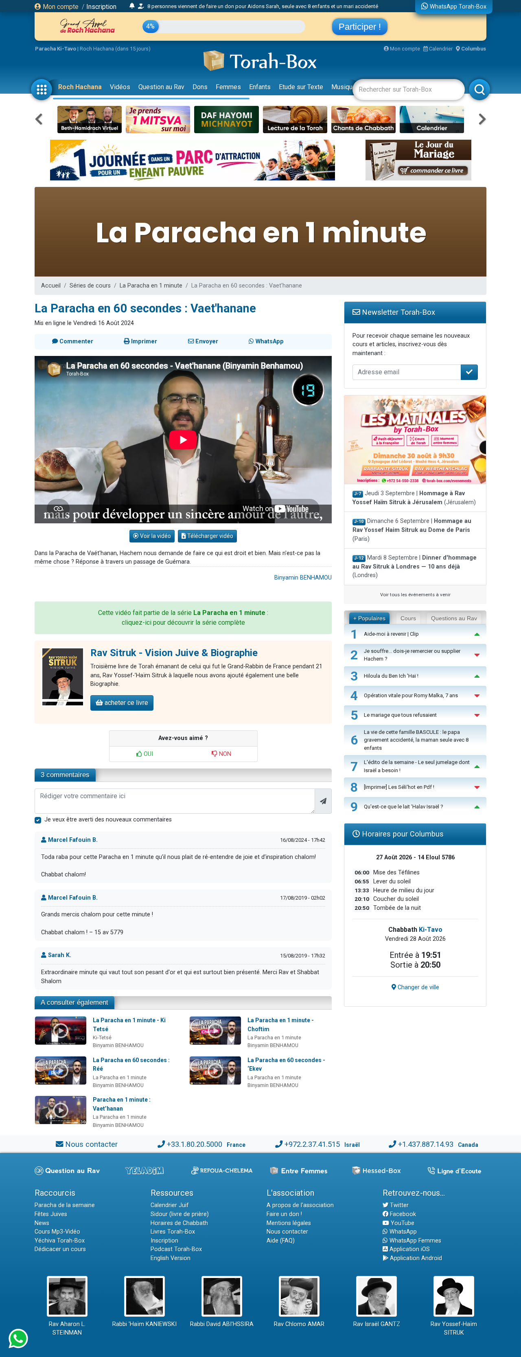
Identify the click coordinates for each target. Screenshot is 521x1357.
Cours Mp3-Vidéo (57, 1231)
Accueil (51, 285)
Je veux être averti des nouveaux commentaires (108, 819)
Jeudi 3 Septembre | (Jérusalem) (414, 498)
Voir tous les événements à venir (415, 594)
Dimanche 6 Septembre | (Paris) (411, 530)
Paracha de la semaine (65, 1205)
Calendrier (440, 49)
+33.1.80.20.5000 (194, 1144)
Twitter (398, 1205)
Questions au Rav (454, 618)
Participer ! (360, 27)
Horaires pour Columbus (402, 834)
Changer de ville (417, 987)
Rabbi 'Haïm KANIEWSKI (144, 1324)
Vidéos (120, 87)
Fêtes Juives (51, 1214)
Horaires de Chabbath (179, 1223)
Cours (408, 618)
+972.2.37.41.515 (312, 1144)
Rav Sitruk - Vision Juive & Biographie (174, 653)
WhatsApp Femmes (414, 1240)
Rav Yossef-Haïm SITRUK (454, 1329)
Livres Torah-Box (173, 1231)
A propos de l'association (300, 1205)
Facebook (402, 1214)
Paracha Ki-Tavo (55, 49)
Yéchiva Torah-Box (60, 1240)
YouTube (401, 1223)
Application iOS (409, 1249)
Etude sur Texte (301, 87)
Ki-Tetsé (102, 1037)
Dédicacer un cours (60, 1249)
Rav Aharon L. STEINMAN (67, 1329)
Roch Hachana (80, 87)
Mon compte (60, 7)
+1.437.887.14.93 (425, 1144)
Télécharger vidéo (209, 536)
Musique (343, 87)
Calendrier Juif (170, 1205)
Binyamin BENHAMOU (303, 577)
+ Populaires (369, 618)
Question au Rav (161, 87)
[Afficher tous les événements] (132, 6)
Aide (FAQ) (281, 1240)
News (42, 1223)
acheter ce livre (125, 703)
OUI (147, 754)
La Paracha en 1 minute (151, 285)
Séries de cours (90, 285)
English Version (170, 1258)
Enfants (260, 87)
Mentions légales (289, 1223)
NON (224, 754)
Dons (200, 87)
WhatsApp (402, 1231)
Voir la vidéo (155, 536)
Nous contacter (91, 1144)
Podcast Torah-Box (176, 1249)
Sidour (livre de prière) (180, 1214)
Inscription (101, 7)
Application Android (415, 1258)
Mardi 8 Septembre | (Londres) (414, 566)
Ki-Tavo (430, 929)
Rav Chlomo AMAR (299, 1324)
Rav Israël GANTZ (376, 1324)
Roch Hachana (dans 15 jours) (115, 49)
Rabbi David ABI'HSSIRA (222, 1324)
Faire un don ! (284, 1214)
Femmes (228, 87)
